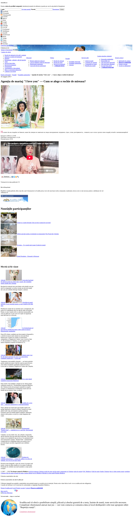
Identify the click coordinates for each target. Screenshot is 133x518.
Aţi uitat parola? (26, 9)
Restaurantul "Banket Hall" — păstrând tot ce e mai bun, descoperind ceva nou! (17, 430)
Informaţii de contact (124, 61)
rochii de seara (48, 471)
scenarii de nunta (19, 473)
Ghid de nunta (95, 471)
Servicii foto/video (10, 63)
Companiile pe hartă (91, 64)
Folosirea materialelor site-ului (9, 476)
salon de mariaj (78, 471)
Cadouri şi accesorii (10, 71)
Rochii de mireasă (59, 61)
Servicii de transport (10, 65)
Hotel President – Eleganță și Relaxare (28, 256)
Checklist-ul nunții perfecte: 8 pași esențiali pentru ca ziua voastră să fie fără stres (17, 304)
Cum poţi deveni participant (38, 66)
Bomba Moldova (60, 473)
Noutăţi (14, 75)
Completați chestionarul (27, 512)
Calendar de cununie (91, 62)
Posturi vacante (123, 64)
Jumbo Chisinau (104, 471)
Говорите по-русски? (7, 45)
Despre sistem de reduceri (37, 61)
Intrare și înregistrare (7, 50)
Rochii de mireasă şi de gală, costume (15, 55)
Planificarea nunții (90, 66)
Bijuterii (7, 58)
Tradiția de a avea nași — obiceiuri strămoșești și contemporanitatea (16, 403)
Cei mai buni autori (106, 66)
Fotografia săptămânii (107, 59)
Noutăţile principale (74, 61)
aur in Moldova (37, 473)
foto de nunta (10, 473)
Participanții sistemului (36, 64)
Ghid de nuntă (89, 61)
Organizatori (8, 66)
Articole (71, 65)
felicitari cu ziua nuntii (48, 473)
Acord (14, 488)
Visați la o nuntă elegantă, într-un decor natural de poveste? (34, 222)
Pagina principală (6, 75)
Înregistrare (56, 9)
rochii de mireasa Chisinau (36, 471)
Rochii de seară (58, 62)
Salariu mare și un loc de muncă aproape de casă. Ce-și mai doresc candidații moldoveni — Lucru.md (16, 356)
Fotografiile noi (105, 61)
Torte (6, 61)
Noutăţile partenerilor (75, 63)
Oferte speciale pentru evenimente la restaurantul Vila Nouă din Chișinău (38, 234)
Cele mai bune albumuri (108, 64)
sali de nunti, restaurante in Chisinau (63, 471)
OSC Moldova (87, 471)
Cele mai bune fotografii (108, 62)
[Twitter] (14, 177)
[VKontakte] (12, 177)
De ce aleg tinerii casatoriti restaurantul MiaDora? (16, 379)
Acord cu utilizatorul (124, 66)
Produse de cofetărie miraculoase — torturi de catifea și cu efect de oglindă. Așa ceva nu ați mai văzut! (16, 458)
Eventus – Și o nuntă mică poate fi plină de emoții (31, 245)
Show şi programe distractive (13, 70)
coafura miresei (28, 473)
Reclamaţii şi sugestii (19, 50)
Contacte (27, 488)
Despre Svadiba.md (6, 488)
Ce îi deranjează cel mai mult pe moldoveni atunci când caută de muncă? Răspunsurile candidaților (17, 329)
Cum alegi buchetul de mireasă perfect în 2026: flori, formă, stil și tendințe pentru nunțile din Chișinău (17, 281)
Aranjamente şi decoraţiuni (12, 68)
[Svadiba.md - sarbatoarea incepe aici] (14, 203)
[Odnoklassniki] (16, 177)
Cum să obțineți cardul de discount (40, 62)
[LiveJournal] (18, 177)
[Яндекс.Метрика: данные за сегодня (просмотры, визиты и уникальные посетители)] (6, 493)
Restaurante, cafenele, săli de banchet (15, 60)
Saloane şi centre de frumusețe (13, 57)
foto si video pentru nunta (117, 471)
